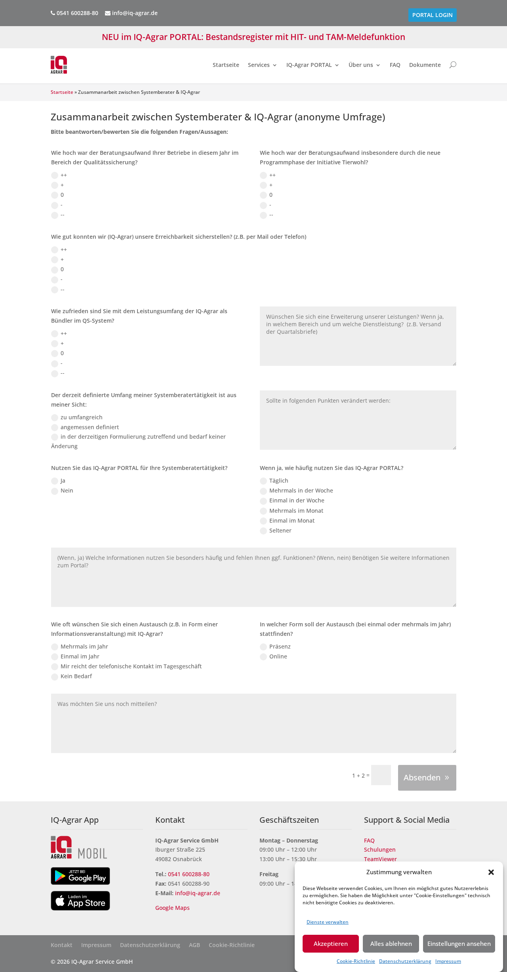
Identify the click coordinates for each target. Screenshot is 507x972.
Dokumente (425, 64)
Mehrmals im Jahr (84, 646)
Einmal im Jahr (80, 656)
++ (64, 175)
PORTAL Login (432, 15)
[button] (491, 872)
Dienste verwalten (328, 921)
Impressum (448, 961)
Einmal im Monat (291, 520)
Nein (67, 490)
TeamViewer (380, 859)
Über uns (361, 64)
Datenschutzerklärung (405, 961)
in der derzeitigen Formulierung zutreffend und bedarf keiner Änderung (138, 441)
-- (63, 214)
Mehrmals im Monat (296, 510)
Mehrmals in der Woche (301, 490)
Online (278, 656)
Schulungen (380, 849)
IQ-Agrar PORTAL (309, 64)
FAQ (395, 64)
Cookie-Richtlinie (356, 961)
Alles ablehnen (391, 943)
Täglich (278, 480)
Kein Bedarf (76, 676)
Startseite (226, 64)
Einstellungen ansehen (459, 943)
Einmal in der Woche (296, 500)
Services (259, 64)
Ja (63, 480)
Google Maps (173, 907)
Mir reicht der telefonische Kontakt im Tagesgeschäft (131, 666)
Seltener (280, 530)
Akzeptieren (331, 943)
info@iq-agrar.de (134, 13)
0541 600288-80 (189, 874)
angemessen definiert (90, 427)
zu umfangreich (82, 417)
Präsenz (280, 646)
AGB (194, 945)
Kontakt (61, 945)
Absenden (422, 777)
